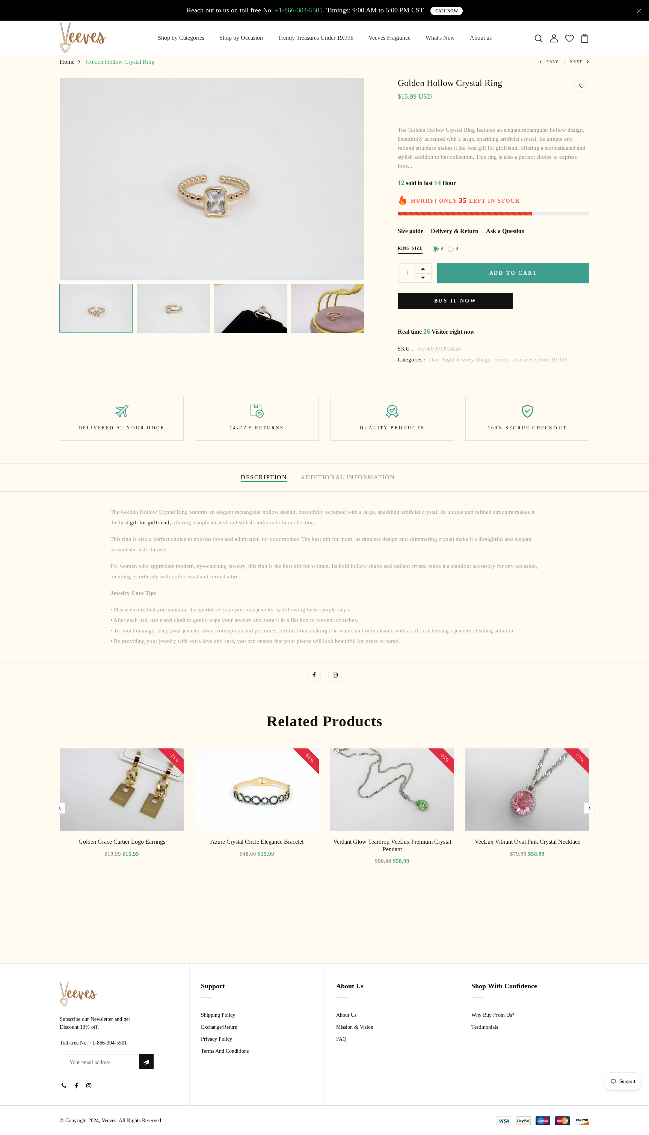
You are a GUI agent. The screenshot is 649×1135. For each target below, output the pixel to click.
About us (481, 38)
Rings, (485, 360)
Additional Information (347, 477)
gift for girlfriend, (149, 522)
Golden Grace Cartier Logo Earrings (121, 841)
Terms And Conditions (225, 1051)
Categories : (412, 360)
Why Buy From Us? (492, 1015)
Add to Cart (513, 273)
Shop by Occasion (241, 38)
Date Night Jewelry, (453, 360)
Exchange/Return (219, 1027)
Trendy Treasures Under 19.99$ (315, 38)
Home (67, 62)
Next (576, 62)
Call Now (446, 11)
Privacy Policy (216, 1039)
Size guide (410, 231)
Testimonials (484, 1027)
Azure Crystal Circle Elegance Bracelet (256, 841)
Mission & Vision (354, 1027)
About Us (346, 1015)
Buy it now (455, 301)
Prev (552, 62)
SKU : (406, 349)
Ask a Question (505, 231)
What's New (440, 38)
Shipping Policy (218, 1015)
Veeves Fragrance (389, 38)
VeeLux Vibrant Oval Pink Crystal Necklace (527, 841)
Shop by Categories (181, 38)
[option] (212, 179)
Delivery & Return (454, 231)
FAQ (341, 1039)
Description (264, 477)
